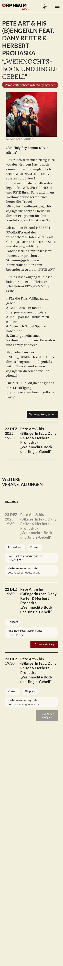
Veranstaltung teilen (42, 414)
